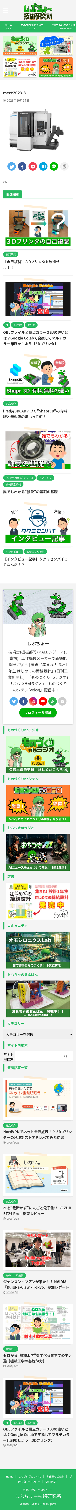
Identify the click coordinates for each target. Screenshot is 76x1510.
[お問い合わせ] (62, 701)
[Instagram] (33, 701)
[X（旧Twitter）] (14, 701)
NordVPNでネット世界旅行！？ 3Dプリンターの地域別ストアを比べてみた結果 (37, 1134)
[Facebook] (23, 701)
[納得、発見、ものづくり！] (38, 20)
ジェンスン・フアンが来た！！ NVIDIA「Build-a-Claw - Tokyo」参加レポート (36, 1284)
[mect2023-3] (43, 166)
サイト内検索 (8, 1056)
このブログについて (32, 26)
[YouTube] (43, 701)
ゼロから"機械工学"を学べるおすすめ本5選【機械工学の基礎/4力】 (37, 1357)
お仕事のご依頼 (55, 1476)
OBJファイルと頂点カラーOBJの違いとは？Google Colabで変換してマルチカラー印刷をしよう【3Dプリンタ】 (35, 338)
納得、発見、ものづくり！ (38, 1489)
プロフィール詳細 (38, 712)
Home (9, 1476)
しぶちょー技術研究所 (38, 1495)
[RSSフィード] (52, 701)
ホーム (8, 26)
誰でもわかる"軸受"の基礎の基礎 (30, 491)
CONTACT (51, 1481)
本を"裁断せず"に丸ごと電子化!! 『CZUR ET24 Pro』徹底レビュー (37, 1210)
